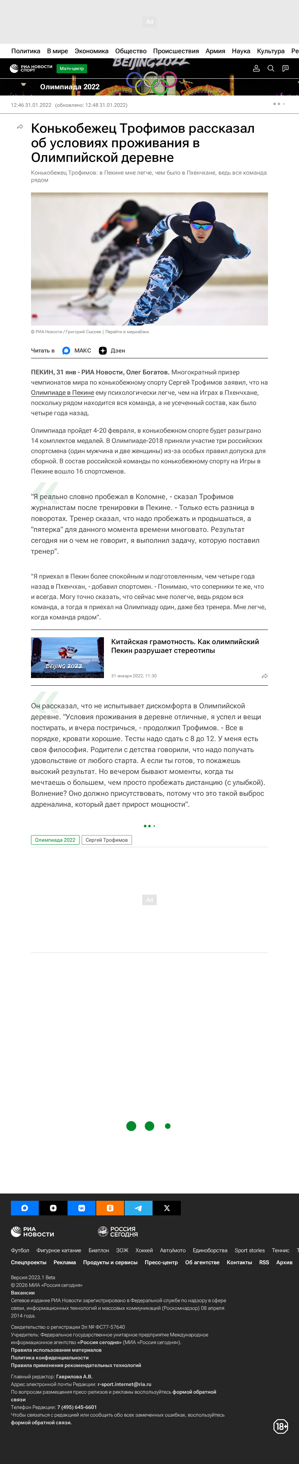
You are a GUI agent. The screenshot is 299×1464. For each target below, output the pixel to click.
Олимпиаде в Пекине (62, 392)
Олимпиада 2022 (55, 840)
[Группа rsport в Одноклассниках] (110, 1208)
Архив (284, 1262)
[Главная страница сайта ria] (12, 68)
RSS (264, 1262)
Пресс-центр (161, 1262)
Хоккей (144, 1250)
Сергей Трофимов (107, 840)
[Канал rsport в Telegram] (138, 1208)
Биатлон (99, 1250)
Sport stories (250, 1250)
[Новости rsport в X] (167, 1208)
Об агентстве (202, 1262)
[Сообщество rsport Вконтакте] (82, 1208)
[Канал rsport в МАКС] (25, 1208)
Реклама (65, 1262)
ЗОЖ (122, 1250)
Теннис (281, 1250)
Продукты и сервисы (110, 1262)
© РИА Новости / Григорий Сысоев (66, 331)
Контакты (239, 1262)
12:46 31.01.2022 (31, 105)
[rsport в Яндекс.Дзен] (53, 1208)
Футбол (20, 1250)
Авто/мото (173, 1250)
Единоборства (210, 1250)
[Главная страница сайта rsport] (47, 68)
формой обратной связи (40, 1422)
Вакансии (23, 1293)
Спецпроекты (28, 1262)
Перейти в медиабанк (127, 331)
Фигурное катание (58, 1250)
